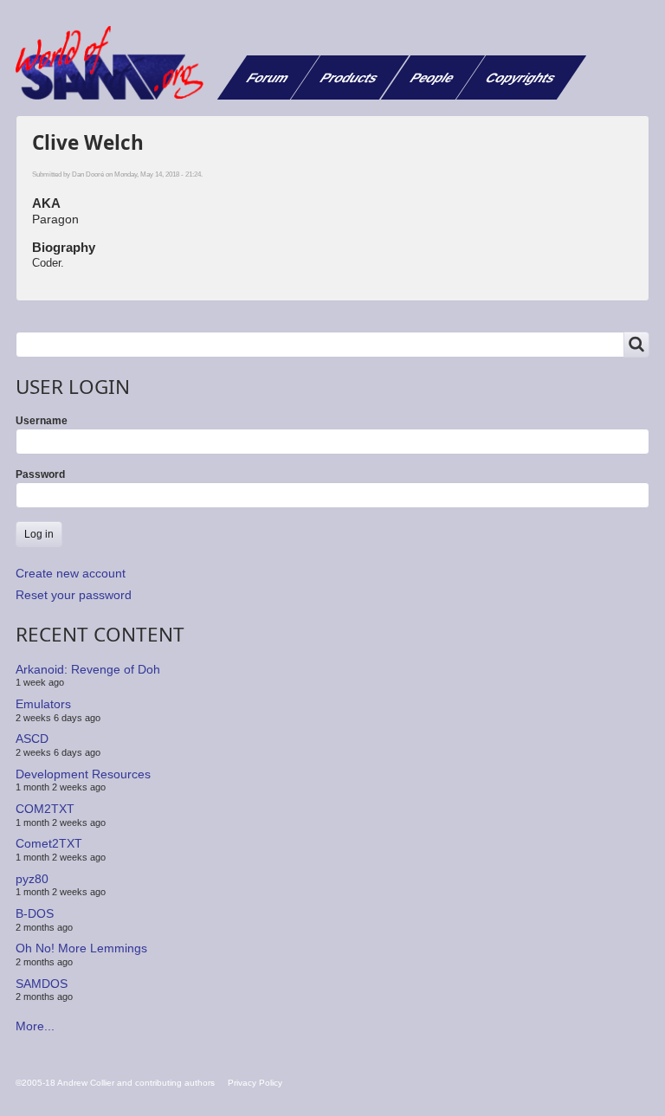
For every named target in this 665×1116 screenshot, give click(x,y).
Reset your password (74, 595)
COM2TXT (45, 809)
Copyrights (520, 77)
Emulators (43, 704)
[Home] (116, 63)
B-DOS (35, 913)
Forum (268, 77)
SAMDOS (42, 983)
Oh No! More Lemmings (81, 948)
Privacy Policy (255, 1082)
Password (40, 474)
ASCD (32, 738)
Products (349, 77)
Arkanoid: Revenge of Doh (88, 669)
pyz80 (32, 879)
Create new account (71, 573)
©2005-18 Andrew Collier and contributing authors (115, 1082)
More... (35, 1026)
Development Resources (83, 774)
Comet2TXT (49, 843)
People (432, 77)
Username (42, 421)
